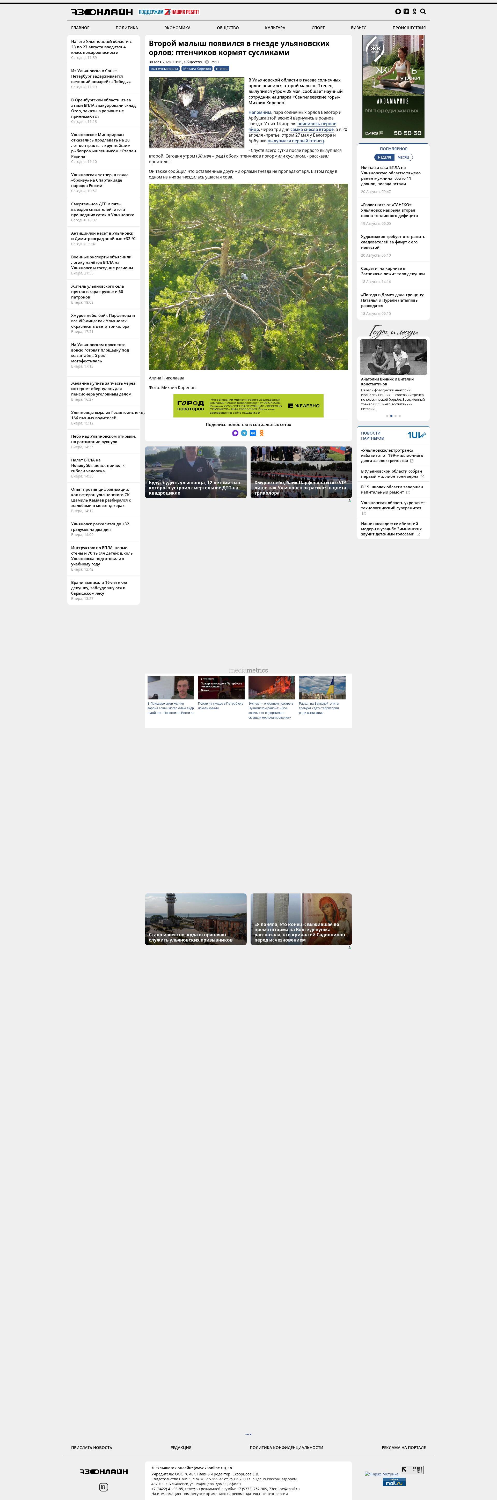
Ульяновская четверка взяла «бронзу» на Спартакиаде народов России (100, 180)
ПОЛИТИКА (127, 27)
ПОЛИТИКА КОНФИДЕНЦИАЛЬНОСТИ (286, 1447)
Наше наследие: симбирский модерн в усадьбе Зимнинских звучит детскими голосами (391, 528)
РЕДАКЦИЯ (181, 1447)
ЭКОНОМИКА (177, 27)
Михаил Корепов (197, 68)
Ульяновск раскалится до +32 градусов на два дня (100, 526)
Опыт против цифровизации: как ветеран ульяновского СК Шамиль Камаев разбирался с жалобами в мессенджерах (101, 497)
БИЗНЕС (358, 27)
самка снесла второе (312, 129)
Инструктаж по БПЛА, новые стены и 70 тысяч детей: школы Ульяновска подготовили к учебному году (102, 555)
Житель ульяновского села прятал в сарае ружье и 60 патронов (97, 291)
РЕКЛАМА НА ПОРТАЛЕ (404, 1447)
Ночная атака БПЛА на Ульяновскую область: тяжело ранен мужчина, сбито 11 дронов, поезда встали (391, 175)
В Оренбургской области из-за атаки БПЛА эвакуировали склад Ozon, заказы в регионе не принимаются (103, 108)
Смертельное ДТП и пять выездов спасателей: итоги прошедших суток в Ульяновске (102, 209)
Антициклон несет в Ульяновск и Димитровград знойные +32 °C (103, 235)
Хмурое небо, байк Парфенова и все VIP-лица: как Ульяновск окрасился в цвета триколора (103, 321)
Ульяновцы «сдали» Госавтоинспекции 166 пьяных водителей (110, 415)
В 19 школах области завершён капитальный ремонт (392, 489)
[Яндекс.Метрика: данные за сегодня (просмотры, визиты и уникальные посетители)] (381, 1474)
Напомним (259, 112)
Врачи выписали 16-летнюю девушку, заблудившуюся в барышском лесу (99, 588)
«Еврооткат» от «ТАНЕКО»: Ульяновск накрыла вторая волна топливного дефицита (389, 210)
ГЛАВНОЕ (80, 27)
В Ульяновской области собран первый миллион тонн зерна (391, 473)
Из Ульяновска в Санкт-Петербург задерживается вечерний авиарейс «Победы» (101, 76)
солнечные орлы (164, 68)
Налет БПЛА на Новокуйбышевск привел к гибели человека (98, 465)
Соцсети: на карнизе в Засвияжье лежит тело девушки (393, 271)
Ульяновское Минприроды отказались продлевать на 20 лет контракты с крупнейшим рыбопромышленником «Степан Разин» (103, 145)
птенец (222, 68)
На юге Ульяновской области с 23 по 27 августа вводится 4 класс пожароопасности (101, 47)
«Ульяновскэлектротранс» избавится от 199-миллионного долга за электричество (392, 455)
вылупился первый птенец (296, 141)
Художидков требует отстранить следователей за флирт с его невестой (393, 242)
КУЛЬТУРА (275, 27)
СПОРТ (318, 27)
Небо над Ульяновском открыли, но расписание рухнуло (103, 439)
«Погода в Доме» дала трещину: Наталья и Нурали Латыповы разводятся (392, 300)
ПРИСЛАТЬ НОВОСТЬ (91, 1447)
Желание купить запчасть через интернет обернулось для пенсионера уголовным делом (103, 388)
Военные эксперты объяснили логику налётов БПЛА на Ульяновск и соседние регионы (102, 262)
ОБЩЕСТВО (228, 27)
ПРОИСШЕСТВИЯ (409, 27)
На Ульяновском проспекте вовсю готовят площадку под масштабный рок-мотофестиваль (100, 352)
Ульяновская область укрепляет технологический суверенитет (393, 505)
